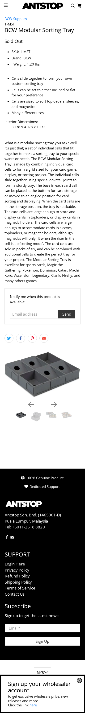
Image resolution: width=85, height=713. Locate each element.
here (33, 705)
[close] (79, 680)
